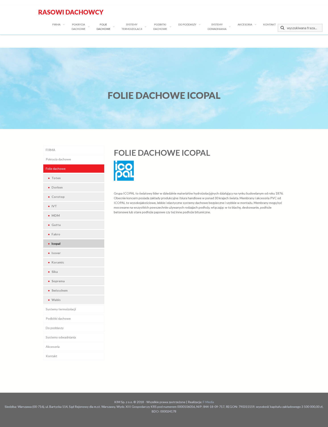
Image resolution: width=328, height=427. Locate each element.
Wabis (56, 300)
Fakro (55, 234)
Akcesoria (53, 346)
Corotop (57, 197)
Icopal (55, 243)
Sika (54, 272)
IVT (54, 206)
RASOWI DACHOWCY (70, 12)
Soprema (58, 281)
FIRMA (50, 150)
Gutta (56, 225)
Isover (56, 253)
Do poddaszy (55, 328)
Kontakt (51, 356)
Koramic (57, 262)
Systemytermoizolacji (61, 309)
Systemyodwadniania (61, 337)
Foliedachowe (56, 168)
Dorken (57, 187)
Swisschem (59, 290)
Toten (56, 178)
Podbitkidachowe (58, 318)
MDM (55, 215)
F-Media (208, 402)
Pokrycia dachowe (58, 159)
